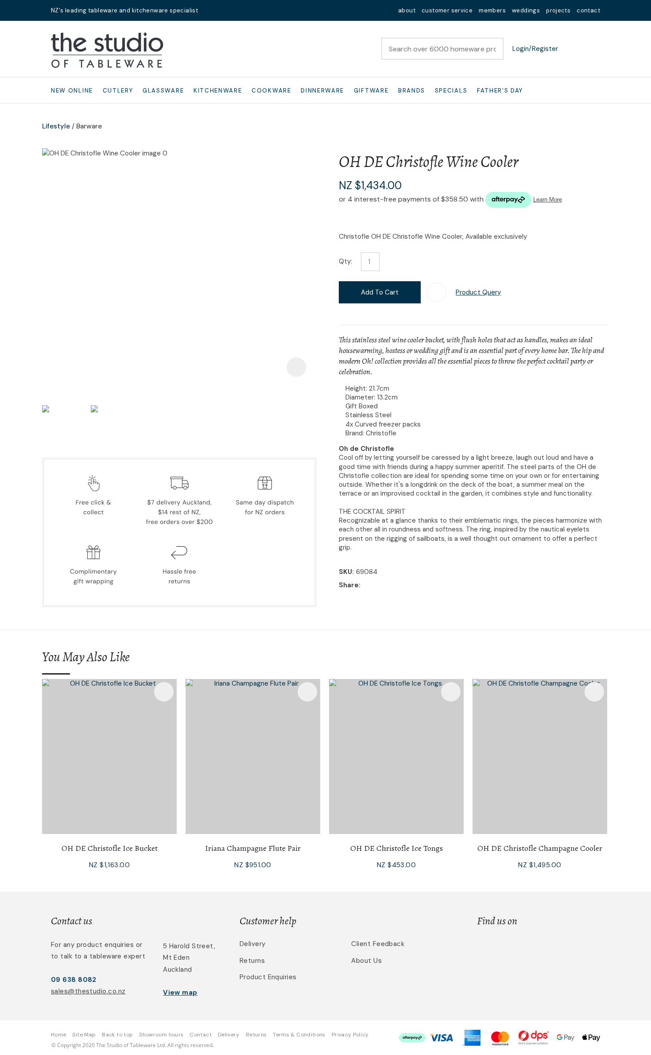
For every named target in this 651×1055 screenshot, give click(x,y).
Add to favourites (164, 692)
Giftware (371, 90)
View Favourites (571, 48)
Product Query (478, 292)
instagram (233, 10)
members (492, 10)
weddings (526, 10)
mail (210, 10)
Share (349, 585)
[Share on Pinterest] (403, 586)
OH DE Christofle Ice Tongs (396, 848)
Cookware (271, 90)
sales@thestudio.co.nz (88, 991)
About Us (366, 960)
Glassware (163, 90)
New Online (72, 90)
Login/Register (535, 48)
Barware (89, 126)
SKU (345, 571)
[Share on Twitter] (376, 586)
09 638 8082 (74, 979)
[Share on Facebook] (364, 586)
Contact (201, 1034)
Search (493, 49)
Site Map (84, 1034)
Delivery (253, 943)
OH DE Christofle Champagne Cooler (539, 848)
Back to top (117, 1034)
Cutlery (118, 90)
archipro (563, 949)
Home (58, 1034)
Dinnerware (322, 90)
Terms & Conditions (299, 1034)
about (406, 10)
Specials (451, 90)
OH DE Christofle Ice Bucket (110, 848)
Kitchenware (218, 90)
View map (180, 992)
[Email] (390, 585)
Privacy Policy (350, 1034)
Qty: (345, 261)
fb (221, 10)
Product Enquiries (268, 977)
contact (588, 10)
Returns (252, 960)
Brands (411, 90)
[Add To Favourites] (436, 292)
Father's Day (500, 90)
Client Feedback (377, 943)
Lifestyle (56, 126)
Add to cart (380, 292)
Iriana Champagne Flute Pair (253, 848)
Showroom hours (161, 1034)
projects (558, 10)
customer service (447, 10)
